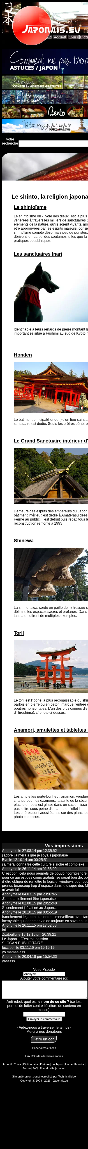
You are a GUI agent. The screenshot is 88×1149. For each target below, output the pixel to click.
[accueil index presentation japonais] (59, 38)
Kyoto (81, 333)
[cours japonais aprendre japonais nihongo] (73, 38)
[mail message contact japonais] (49, 38)
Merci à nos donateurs (44, 1031)
